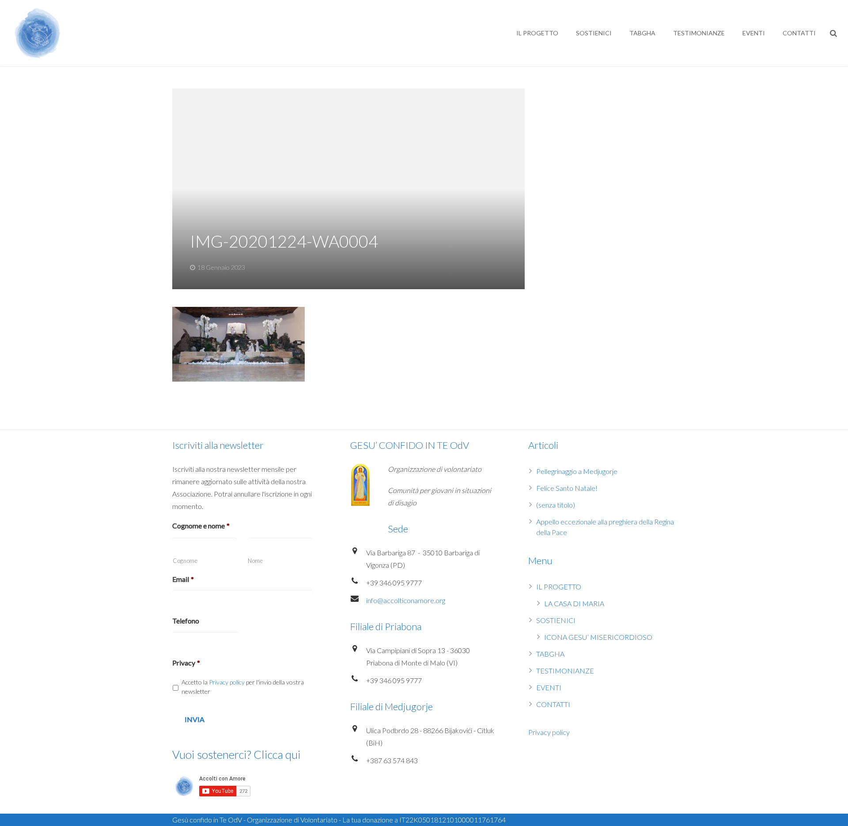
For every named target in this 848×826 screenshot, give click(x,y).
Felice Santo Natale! (567, 488)
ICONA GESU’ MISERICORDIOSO (598, 637)
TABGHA (550, 654)
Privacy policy (227, 682)
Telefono (185, 620)
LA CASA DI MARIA (574, 603)
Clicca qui (277, 754)
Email (183, 579)
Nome (255, 560)
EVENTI (548, 687)
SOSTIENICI (555, 620)
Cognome (185, 560)
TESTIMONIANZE (565, 670)
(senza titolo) (555, 505)
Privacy (186, 662)
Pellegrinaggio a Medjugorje (576, 471)
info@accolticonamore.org (405, 600)
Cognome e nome (201, 525)
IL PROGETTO (558, 586)
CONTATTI (553, 704)
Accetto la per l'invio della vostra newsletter (243, 686)
